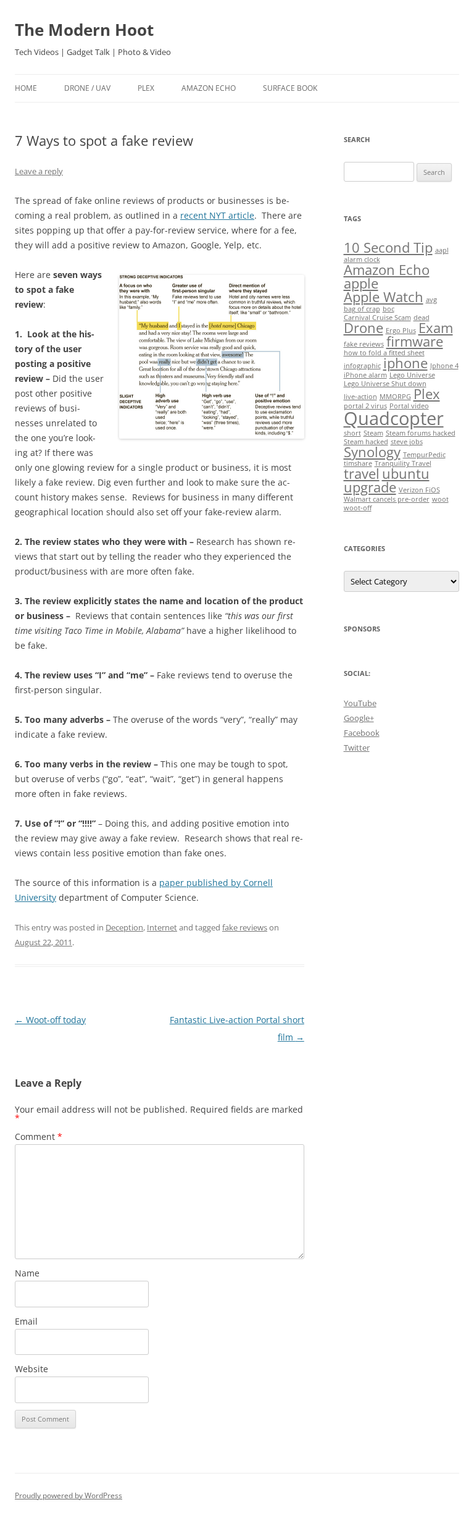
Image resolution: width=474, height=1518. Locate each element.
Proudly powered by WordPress (68, 1495)
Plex (146, 88)
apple (361, 283)
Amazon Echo (208, 88)
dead (422, 317)
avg (431, 299)
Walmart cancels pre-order (387, 499)
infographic (362, 365)
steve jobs (407, 441)
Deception (124, 927)
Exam (435, 328)
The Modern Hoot (84, 30)
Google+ (359, 717)
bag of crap (362, 309)
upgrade (370, 487)
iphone (405, 363)
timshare (358, 463)
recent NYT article (217, 215)
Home (26, 88)
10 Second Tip (388, 247)
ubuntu (406, 474)
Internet (162, 927)
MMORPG (395, 396)
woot (440, 499)
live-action (360, 396)
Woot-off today (50, 1020)
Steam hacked (366, 441)
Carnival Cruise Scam (377, 317)
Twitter (357, 747)
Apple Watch (383, 297)
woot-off (358, 508)
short (352, 433)
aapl (442, 250)
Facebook (362, 732)
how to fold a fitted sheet (384, 352)
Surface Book (290, 88)
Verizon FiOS (419, 490)
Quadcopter (394, 418)
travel (362, 474)
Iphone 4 (444, 365)
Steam (373, 433)
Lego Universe (412, 375)
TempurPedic (424, 454)
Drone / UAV (87, 88)
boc (388, 309)
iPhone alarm (365, 375)
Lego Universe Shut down (385, 383)
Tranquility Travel (403, 463)
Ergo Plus (401, 330)
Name (27, 1273)
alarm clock (362, 259)
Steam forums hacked (420, 433)
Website (31, 1369)
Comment (38, 1136)
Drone (363, 328)
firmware (414, 341)
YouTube (360, 703)
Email (26, 1321)
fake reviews (244, 927)
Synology (372, 452)
